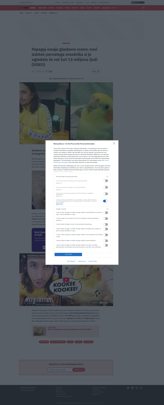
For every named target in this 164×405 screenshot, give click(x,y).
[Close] (115, 144)
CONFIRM (68, 254)
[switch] (105, 180)
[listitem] (82, 177)
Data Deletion (71, 261)
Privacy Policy (93, 261)
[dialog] (82, 202)
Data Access (82, 261)
